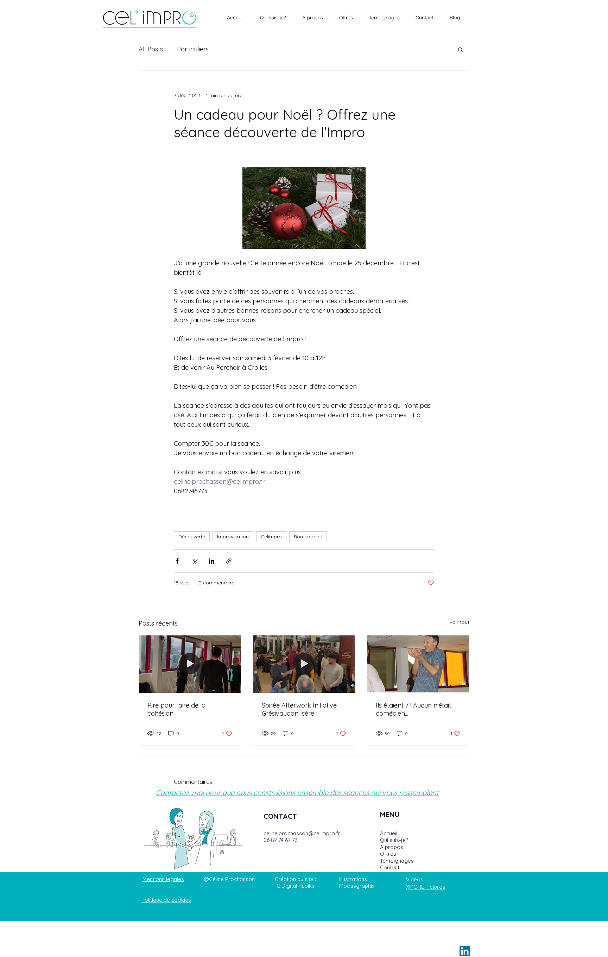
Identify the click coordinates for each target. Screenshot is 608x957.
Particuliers (193, 49)
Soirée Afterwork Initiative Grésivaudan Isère (299, 709)
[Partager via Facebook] (177, 561)
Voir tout (459, 622)
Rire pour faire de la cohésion (176, 709)
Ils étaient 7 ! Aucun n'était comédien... (413, 709)
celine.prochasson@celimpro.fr (302, 833)
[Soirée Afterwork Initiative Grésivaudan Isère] (304, 663)
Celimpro (271, 536)
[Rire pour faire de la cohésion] (190, 663)
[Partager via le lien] (229, 561)
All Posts (151, 49)
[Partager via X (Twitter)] (194, 561)
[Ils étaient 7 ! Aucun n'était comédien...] (418, 663)
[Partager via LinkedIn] (211, 561)
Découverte (191, 536)
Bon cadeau (308, 536)
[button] (460, 49)
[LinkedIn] (465, 951)
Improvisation (233, 536)
